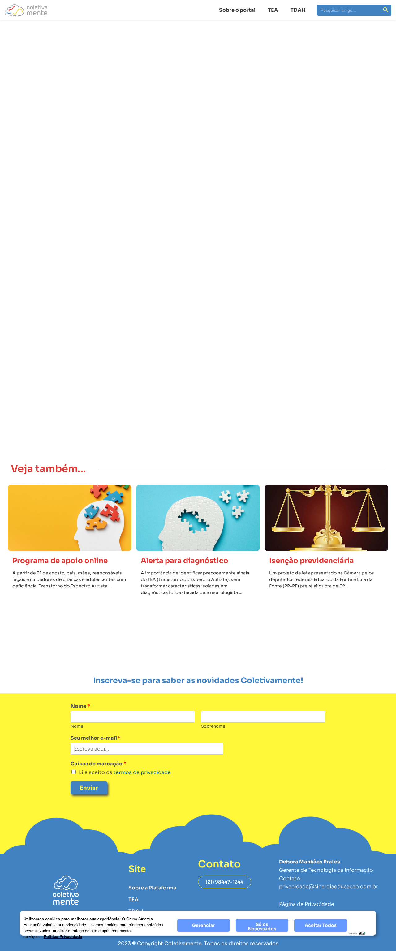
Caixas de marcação (98, 764)
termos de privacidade (141, 772)
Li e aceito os (125, 772)
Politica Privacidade (63, 936)
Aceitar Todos (321, 925)
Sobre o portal (237, 10)
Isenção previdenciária (311, 560)
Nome (80, 706)
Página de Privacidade (306, 904)
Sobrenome (213, 726)
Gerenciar (203, 925)
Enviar (89, 788)
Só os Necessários (262, 927)
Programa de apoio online (60, 560)
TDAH (298, 10)
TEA (273, 10)
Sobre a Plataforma (152, 887)
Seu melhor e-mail (96, 738)
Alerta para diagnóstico (184, 560)
